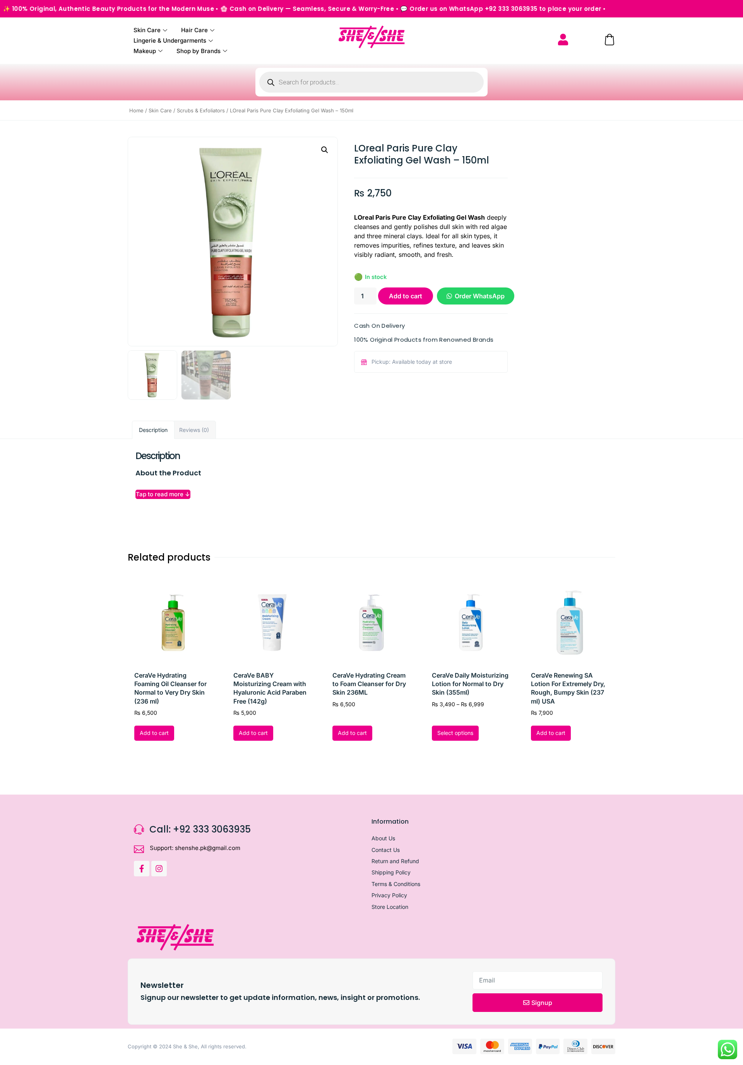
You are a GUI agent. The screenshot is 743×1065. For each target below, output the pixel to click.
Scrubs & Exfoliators (201, 110)
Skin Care (147, 30)
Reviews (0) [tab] (194, 430)
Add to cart (405, 296)
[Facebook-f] (141, 868)
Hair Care (194, 30)
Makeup (145, 51)
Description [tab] (153, 430)
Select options (455, 732)
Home (136, 110)
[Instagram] (159, 868)
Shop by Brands (198, 51)
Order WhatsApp (480, 296)
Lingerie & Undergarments (170, 40)
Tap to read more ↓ (163, 494)
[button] (325, 150)
